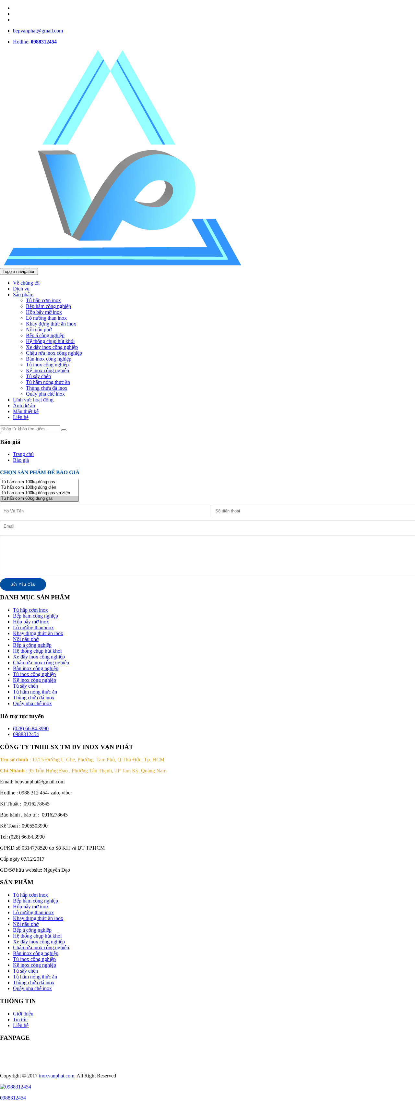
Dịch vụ (21, 288)
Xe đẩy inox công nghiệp (52, 347)
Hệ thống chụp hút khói (50, 341)
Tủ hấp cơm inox (43, 300)
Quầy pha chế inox (45, 394)
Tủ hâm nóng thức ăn (48, 382)
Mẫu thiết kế (26, 411)
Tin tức (20, 1019)
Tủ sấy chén (38, 376)
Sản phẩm (23, 294)
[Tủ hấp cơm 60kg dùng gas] (39, 498)
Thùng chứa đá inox (46, 388)
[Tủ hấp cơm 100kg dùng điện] (39, 487)
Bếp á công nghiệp (45, 335)
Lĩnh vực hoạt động (33, 399)
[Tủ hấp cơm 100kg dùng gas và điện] (39, 493)
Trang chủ (23, 454)
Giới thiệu (23, 1013)
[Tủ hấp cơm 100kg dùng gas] (39, 482)
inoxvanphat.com (56, 1075)
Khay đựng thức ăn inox (51, 323)
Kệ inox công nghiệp (47, 370)
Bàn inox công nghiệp (48, 359)
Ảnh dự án (24, 405)
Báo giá (21, 460)
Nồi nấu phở (39, 329)
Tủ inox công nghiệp (47, 364)
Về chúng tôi (26, 283)
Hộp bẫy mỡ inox (44, 312)
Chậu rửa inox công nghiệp (54, 353)
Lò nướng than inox (46, 318)
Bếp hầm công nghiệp (48, 306)
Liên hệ (21, 417)
